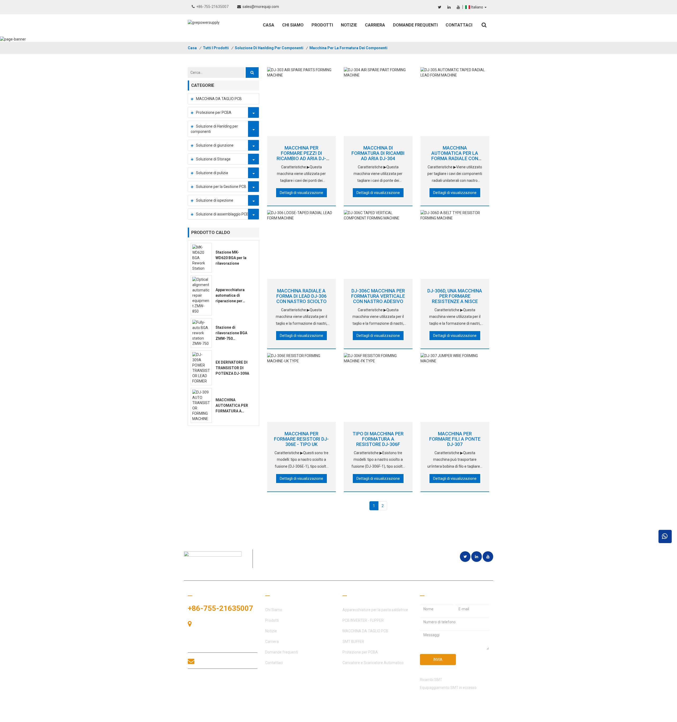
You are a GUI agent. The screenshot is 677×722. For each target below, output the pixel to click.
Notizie (349, 25)
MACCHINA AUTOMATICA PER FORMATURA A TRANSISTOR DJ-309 (232, 411)
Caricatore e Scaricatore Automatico (373, 663)
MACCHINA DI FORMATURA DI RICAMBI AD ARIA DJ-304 (378, 153)
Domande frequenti (415, 25)
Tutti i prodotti (216, 48)
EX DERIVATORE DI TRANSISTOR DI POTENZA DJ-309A (232, 368)
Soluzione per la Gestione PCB (221, 186)
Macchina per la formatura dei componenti (348, 48)
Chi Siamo (293, 25)
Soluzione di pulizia (212, 173)
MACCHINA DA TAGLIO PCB (219, 99)
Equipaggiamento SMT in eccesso (448, 687)
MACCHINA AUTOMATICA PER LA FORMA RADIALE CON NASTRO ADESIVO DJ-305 (455, 158)
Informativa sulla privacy (469, 717)
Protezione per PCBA (213, 112)
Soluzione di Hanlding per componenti (269, 48)
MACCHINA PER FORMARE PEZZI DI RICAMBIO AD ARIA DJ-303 (301, 155)
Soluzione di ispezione (214, 200)
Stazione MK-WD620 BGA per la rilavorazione (231, 257)
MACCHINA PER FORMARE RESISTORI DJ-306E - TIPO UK (301, 439)
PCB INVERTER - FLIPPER (363, 620)
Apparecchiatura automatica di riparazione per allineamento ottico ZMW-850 (233, 301)
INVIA (437, 659)
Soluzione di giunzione (215, 145)
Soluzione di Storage (213, 159)
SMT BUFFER (353, 641)
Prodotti (322, 25)
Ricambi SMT (431, 680)
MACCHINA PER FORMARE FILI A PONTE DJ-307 (455, 439)
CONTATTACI (212, 681)
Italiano (477, 7)
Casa (268, 25)
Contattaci (459, 25)
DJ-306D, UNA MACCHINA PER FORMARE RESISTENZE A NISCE (454, 296)
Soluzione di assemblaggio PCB (222, 214)
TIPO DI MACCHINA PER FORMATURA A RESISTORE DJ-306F (378, 439)
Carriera (375, 25)
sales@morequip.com (261, 6)
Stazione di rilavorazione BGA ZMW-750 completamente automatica (231, 338)
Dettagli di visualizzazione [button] (301, 193)
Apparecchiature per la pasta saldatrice (375, 610)
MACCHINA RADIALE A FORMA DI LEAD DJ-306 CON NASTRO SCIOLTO (301, 296)
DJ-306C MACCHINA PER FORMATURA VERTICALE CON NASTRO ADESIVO (378, 296)
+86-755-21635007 (212, 6)
